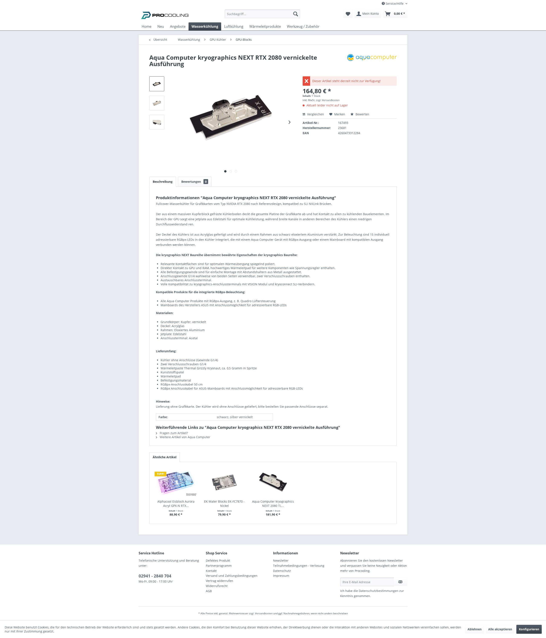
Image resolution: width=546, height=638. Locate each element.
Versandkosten (264, 613)
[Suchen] (295, 14)
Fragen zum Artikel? (173, 433)
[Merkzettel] (348, 14)
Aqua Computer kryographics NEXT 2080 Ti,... (273, 503)
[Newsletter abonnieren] (400, 582)
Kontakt (211, 571)
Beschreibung (163, 182)
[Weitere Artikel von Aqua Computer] (372, 61)
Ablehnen (475, 629)
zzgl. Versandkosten (328, 100)
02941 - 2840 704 (155, 576)
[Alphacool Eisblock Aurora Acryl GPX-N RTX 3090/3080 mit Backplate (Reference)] (176, 482)
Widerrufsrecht (217, 586)
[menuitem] (262, 16)
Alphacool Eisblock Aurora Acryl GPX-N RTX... (176, 503)
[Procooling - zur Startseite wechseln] (165, 15)
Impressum (281, 576)
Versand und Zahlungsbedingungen (231, 576)
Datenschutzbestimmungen (378, 591)
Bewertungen (194, 182)
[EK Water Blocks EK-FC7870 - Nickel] (224, 482)
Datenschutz (282, 571)
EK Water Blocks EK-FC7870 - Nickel (224, 503)
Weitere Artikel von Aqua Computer (184, 437)
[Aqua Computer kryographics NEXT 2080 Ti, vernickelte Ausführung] (273, 482)
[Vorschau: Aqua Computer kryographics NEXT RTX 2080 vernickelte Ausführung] (156, 83)
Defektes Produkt (218, 560)
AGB (209, 591)
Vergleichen (315, 114)
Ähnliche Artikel (164, 457)
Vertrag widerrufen (219, 581)
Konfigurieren (529, 629)
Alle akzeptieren (500, 629)
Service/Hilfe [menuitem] (394, 3)
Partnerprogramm (219, 566)
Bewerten (362, 114)
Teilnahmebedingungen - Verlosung (298, 566)
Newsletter (281, 560)
